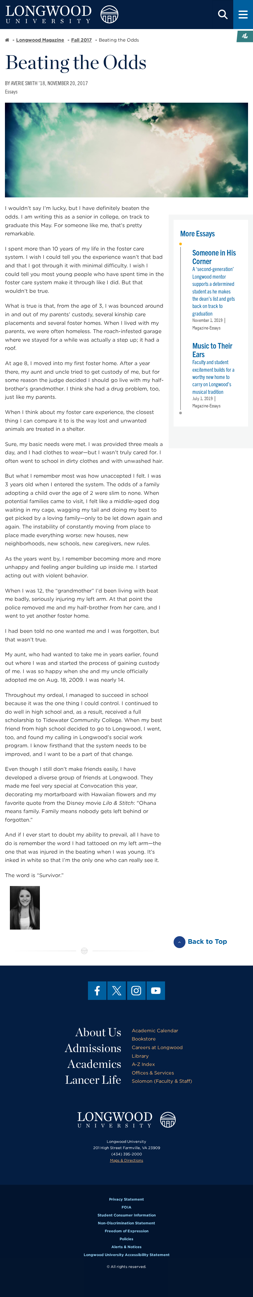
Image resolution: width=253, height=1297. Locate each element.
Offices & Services (153, 1072)
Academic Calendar (155, 1030)
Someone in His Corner (214, 256)
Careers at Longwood (157, 1047)
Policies (126, 1239)
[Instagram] (136, 990)
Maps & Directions (126, 1160)
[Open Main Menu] (243, 14)
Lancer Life (93, 1079)
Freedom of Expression (127, 1231)
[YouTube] (156, 990)
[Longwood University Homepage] (76, 14)
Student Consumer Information (127, 1215)
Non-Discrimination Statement (126, 1223)
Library (140, 1056)
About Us (98, 1032)
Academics (94, 1064)
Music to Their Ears (212, 349)
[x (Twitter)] (116, 990)
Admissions (93, 1048)
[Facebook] (97, 990)
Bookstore (144, 1038)
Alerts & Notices (126, 1247)
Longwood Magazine (40, 40)
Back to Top (207, 941)
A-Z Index (143, 1064)
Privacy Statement (126, 1199)
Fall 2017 (81, 40)
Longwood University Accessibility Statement (127, 1254)
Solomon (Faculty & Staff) (162, 1081)
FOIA (126, 1207)
